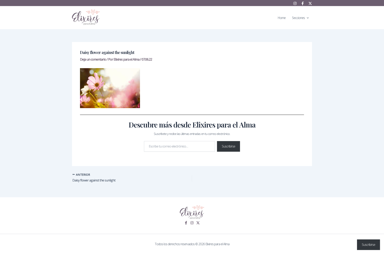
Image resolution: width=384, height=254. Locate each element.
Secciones (298, 18)
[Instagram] (295, 3)
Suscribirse (228, 146)
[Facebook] (302, 3)
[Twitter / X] (310, 3)
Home (282, 18)
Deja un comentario (93, 59)
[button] (307, 18)
